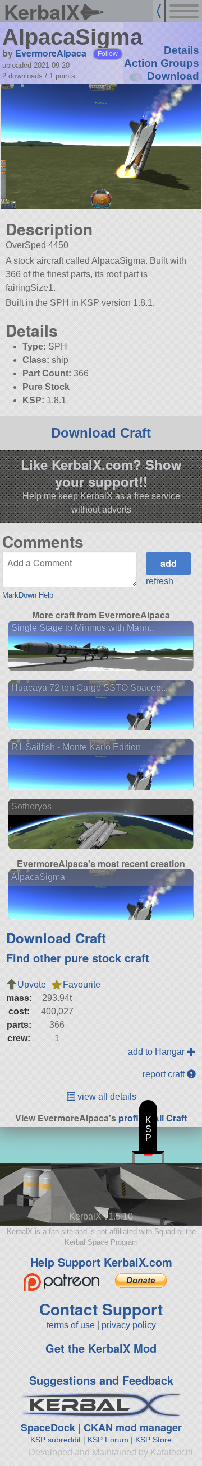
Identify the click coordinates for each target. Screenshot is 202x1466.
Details (181, 50)
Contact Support (101, 1308)
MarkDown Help (27, 595)
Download (173, 76)
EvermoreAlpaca (50, 52)
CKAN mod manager (133, 1427)
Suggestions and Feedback (101, 1380)
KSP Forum (108, 1439)
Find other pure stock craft (77, 958)
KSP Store (153, 1439)
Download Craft (101, 432)
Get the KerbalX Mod (101, 1348)
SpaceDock (48, 1427)
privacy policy (129, 1325)
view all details (105, 1096)
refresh (159, 581)
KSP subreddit (55, 1439)
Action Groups (161, 63)
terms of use (71, 1325)
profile (132, 1117)
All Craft (170, 1117)
